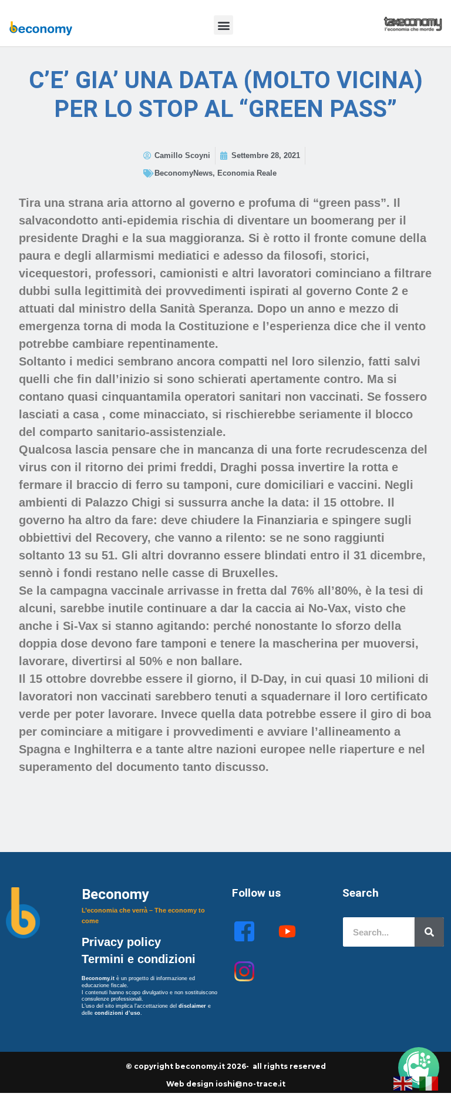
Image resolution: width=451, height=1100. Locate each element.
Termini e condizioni (139, 959)
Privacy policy (123, 941)
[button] (223, 25)
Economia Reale (247, 173)
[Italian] (429, 1082)
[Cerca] (429, 932)
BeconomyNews (183, 173)
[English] (403, 1082)
